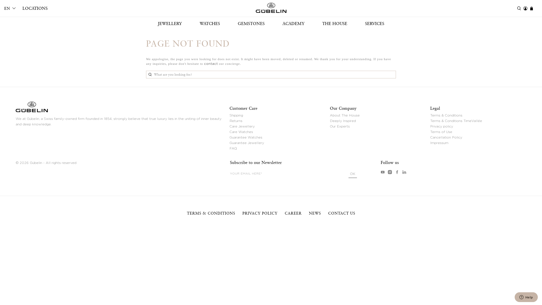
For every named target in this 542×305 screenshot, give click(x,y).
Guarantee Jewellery (247, 143)
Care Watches (241, 132)
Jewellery (170, 23)
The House (334, 23)
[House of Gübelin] (271, 9)
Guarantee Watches (246, 137)
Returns (236, 121)
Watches (210, 23)
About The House (345, 115)
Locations (35, 8)
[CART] (534, 8)
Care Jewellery (242, 126)
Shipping (236, 115)
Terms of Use (441, 132)
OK (352, 174)
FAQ (233, 148)
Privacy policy (441, 126)
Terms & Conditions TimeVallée (456, 121)
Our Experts (340, 126)
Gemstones (251, 23)
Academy (293, 23)
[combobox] (271, 74)
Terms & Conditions (446, 115)
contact (211, 63)
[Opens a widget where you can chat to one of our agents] (526, 297)
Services (374, 23)
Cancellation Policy (446, 137)
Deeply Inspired (343, 121)
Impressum (439, 143)
